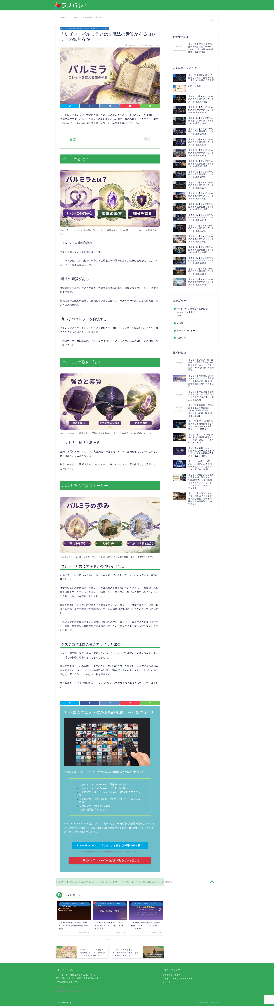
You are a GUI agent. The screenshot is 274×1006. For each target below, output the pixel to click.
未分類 (180, 323)
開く (146, 139)
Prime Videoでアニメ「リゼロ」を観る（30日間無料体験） (110, 845)
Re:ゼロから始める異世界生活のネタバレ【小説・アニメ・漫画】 (84, 28)
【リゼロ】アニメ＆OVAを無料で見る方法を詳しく (109, 860)
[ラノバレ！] (70, 8)
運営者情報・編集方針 (173, 975)
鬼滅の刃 (181, 337)
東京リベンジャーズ (187, 330)
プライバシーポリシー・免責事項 (178, 979)
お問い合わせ (169, 982)
